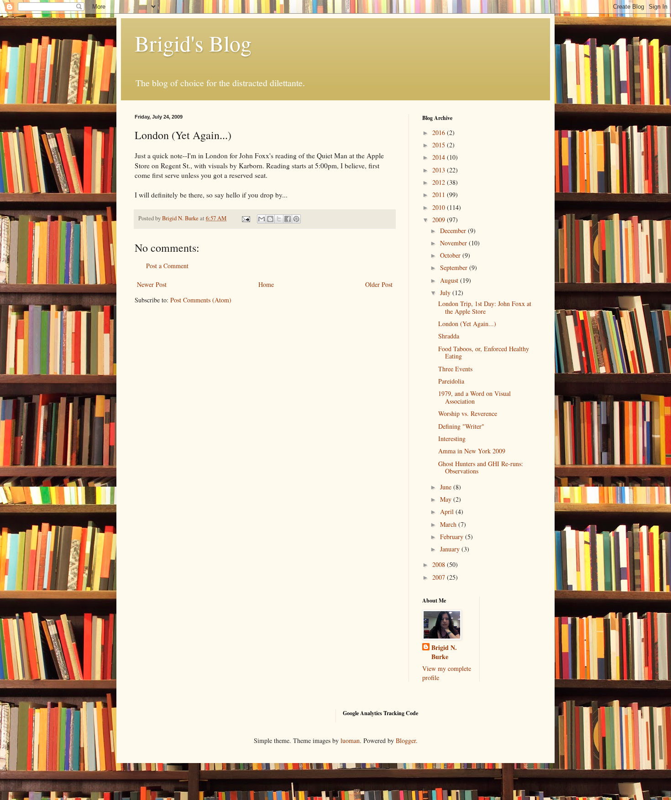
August (450, 280)
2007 (439, 577)
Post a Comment (167, 265)
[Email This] (261, 218)
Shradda (448, 336)
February (452, 536)
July (446, 292)
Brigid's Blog (193, 42)
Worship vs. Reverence (467, 413)
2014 (439, 157)
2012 (439, 182)
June (446, 487)
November (454, 243)
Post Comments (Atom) (200, 300)
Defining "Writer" (461, 426)
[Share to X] (278, 218)
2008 (439, 564)
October (451, 255)
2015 (439, 144)
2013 (439, 170)
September (454, 267)
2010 (439, 207)
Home (266, 284)
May (446, 499)
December (454, 230)
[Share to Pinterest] (296, 218)
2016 (439, 132)
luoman (350, 740)
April (448, 511)
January (450, 549)
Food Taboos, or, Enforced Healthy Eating (483, 352)
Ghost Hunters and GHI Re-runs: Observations (480, 467)
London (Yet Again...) (467, 323)
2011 (439, 194)
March (449, 524)
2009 (439, 219)
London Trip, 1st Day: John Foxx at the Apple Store (484, 307)
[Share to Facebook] (287, 218)
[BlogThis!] (270, 218)
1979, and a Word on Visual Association (474, 397)
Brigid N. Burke (444, 652)
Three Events (455, 368)
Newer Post (152, 284)
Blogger (406, 740)
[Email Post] (245, 218)
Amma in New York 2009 (471, 451)
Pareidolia (451, 381)
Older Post (379, 284)
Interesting (452, 438)
